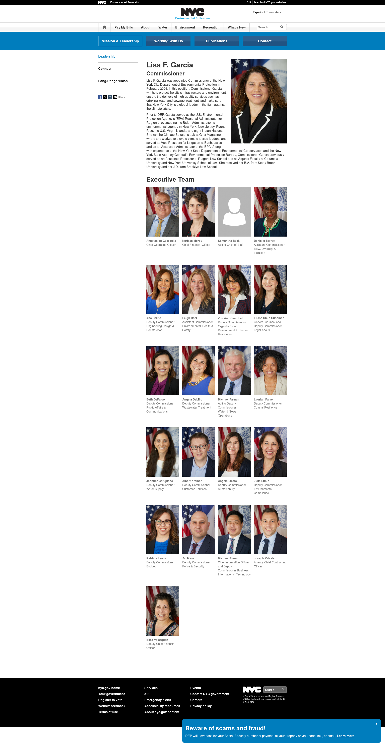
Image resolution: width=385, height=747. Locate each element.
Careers (196, 699)
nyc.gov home (109, 687)
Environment (185, 27)
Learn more (345, 735)
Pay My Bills (123, 27)
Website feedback (111, 705)
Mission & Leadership (120, 41)
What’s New (237, 27)
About (145, 27)
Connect (104, 68)
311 (249, 2)
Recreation (211, 27)
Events (195, 687)
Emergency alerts (157, 699)
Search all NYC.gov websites (269, 2)
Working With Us (168, 41)
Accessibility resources (162, 705)
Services (151, 687)
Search (286, 690)
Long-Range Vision (113, 80)
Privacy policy (201, 705)
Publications (216, 41)
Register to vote (110, 699)
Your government (111, 693)
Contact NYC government (209, 693)
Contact (265, 41)
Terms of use (108, 711)
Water (162, 27)
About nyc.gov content (161, 711)
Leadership (107, 56)
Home (104, 27)
